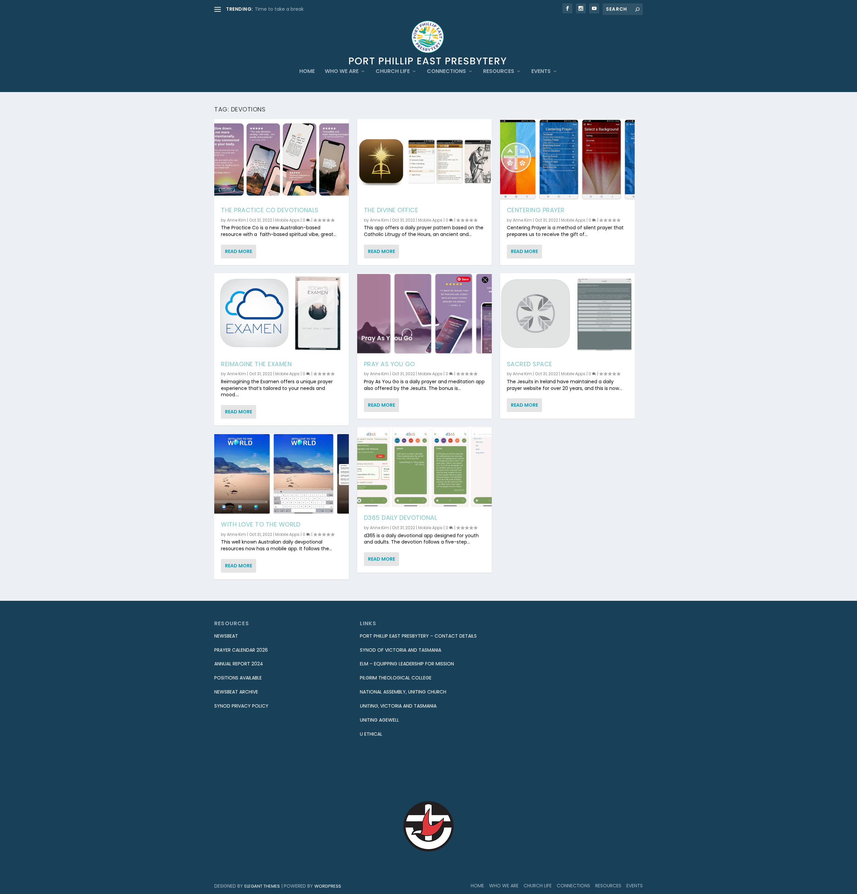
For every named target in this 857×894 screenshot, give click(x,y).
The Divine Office (391, 210)
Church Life (393, 72)
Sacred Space (529, 364)
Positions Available (238, 677)
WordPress (327, 886)
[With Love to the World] (281, 473)
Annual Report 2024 (238, 663)
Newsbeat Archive (236, 691)
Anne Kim (236, 220)
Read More (238, 251)
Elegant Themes (262, 886)
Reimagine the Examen (256, 364)
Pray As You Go (389, 364)
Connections (446, 72)
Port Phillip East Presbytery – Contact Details (418, 636)
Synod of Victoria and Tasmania (400, 650)
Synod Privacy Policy (241, 706)
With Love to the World (260, 524)
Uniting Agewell (379, 720)
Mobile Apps (287, 220)
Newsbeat (226, 636)
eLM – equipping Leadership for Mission (407, 663)
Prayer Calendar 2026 (241, 650)
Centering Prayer (536, 210)
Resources (498, 72)
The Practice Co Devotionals (270, 210)
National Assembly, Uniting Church (403, 691)
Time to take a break (279, 9)
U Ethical (371, 734)
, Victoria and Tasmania (398, 706)
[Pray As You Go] (424, 313)
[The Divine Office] (424, 159)
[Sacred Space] (567, 313)
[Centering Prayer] (567, 159)
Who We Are (342, 72)
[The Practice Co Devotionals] (281, 159)
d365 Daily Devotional (400, 517)
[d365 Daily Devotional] (424, 467)
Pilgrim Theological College (396, 677)
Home (307, 72)
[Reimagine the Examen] (281, 313)
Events (541, 72)
